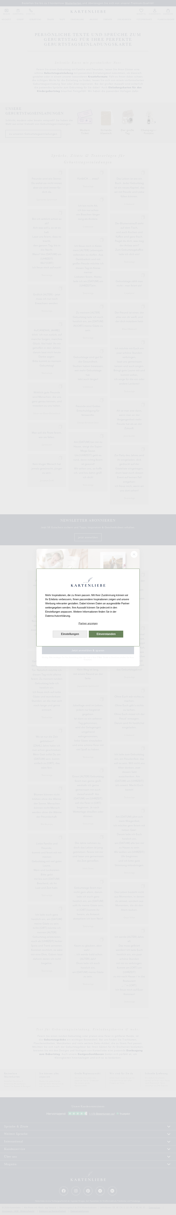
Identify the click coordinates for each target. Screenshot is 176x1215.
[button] (88, 623)
